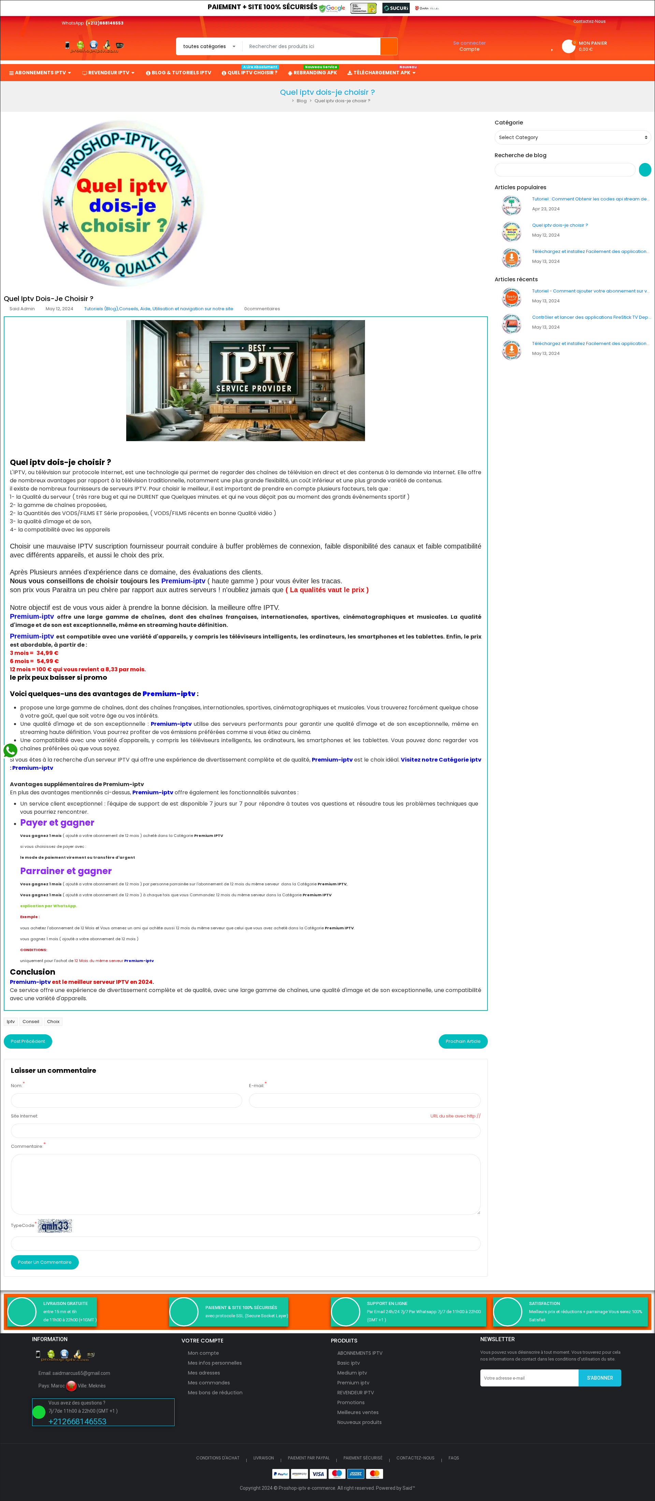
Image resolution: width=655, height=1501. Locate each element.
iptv (11, 1021)
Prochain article (463, 1041)
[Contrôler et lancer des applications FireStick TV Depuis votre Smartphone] (512, 323)
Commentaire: (27, 1146)
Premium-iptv (183, 581)
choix (53, 1021)
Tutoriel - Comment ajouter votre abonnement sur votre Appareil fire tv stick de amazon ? (592, 291)
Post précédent (28, 1041)
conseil (31, 1021)
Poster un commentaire (45, 1262)
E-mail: (256, 1085)
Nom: (17, 1085)
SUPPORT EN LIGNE (387, 1303)
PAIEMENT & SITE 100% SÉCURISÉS (241, 1307)
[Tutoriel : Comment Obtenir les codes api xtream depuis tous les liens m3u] (512, 205)
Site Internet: (24, 1116)
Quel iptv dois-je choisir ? (560, 225)
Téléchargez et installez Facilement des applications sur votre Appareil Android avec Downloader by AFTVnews (592, 251)
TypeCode (22, 1225)
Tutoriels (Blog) (101, 308)
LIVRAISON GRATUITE (65, 1303)
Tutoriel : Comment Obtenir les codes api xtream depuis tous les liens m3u (592, 199)
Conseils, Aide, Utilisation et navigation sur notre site (176, 308)
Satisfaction (544, 1303)
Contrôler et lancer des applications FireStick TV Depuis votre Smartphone (592, 317)
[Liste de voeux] (551, 45)
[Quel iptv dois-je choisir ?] (512, 231)
